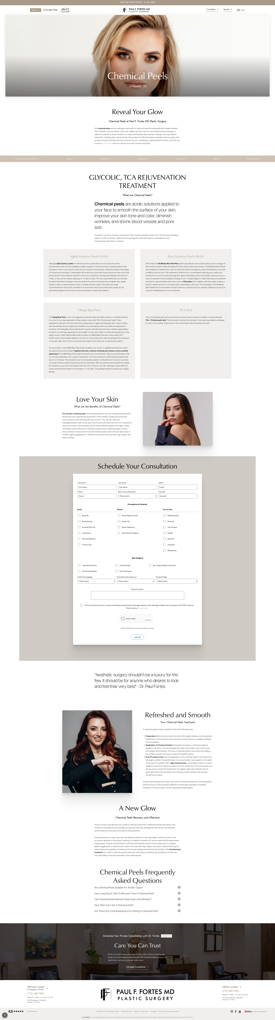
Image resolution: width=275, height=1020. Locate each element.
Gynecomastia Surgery (130, 533)
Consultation (211, 9)
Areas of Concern (137, 589)
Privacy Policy (143, 608)
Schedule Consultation (136, 967)
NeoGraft (170, 539)
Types (69, 158)
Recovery (180, 158)
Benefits (104, 158)
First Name (82, 483)
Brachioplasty (87, 521)
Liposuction (86, 533)
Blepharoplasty (173, 515)
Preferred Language (85, 577)
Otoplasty (171, 545)
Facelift (170, 533)
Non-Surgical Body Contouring (164, 565)
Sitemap (136, 1011)
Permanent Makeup (89, 571)
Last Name (122, 483)
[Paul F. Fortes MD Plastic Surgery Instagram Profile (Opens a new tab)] (232, 1011)
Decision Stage (161, 577)
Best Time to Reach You (126, 492)
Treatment (142, 158)
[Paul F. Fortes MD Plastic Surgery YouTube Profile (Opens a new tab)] (240, 1011)
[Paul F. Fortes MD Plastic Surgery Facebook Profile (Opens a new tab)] (236, 1011)
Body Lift (85, 515)
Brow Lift (170, 521)
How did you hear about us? (127, 577)
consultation (107, 143)
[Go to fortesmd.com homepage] (136, 10)
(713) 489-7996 (50, 10)
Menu (243, 10)
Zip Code (162, 492)
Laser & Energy (124, 565)
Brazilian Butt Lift (88, 527)
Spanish (226, 9)
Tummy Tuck (87, 545)
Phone (80, 492)
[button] (238, 10)
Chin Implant (172, 527)
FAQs (215, 158)
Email (161, 483)
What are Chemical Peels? (26, 158)
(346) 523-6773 (188, 1017)
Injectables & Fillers (89, 565)
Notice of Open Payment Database (169, 1011)
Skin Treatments (125, 571)
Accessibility (153, 1011)
